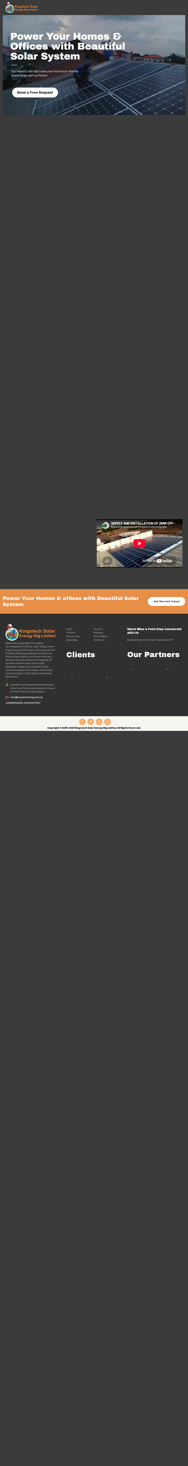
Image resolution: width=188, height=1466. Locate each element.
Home (69, 629)
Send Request (20, 426)
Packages (98, 632)
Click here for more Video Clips (121, 572)
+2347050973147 (31, 703)
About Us (98, 629)
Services (70, 632)
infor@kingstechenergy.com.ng (26, 697)
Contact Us (99, 640)
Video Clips (71, 640)
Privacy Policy (73, 636)
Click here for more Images (27, 575)
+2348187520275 (14, 703)
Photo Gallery (100, 636)
